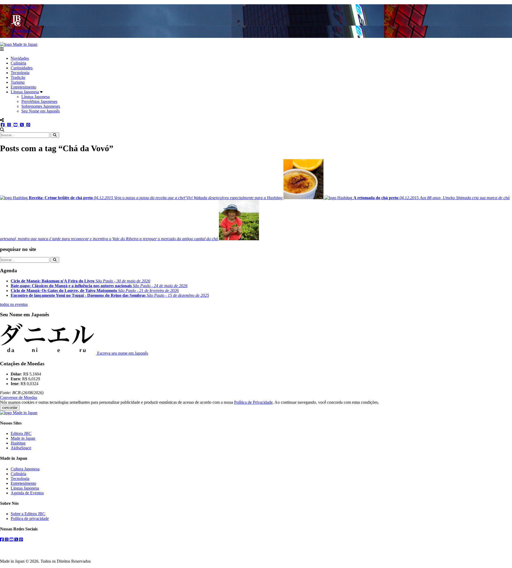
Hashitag (18, 443)
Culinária (18, 63)
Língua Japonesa (25, 92)
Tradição (18, 77)
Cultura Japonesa (25, 469)
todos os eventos (14, 304)
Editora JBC (21, 433)
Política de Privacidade (253, 402)
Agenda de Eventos (27, 493)
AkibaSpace (21, 448)
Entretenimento (23, 87)
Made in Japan (23, 438)
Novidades (20, 58)
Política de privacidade (30, 518)
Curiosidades (22, 68)
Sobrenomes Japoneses (40, 106)
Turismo (18, 82)
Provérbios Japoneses (39, 101)
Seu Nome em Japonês (40, 111)
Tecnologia (20, 72)
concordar (9, 408)
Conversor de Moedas (18, 397)
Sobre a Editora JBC (28, 513)
